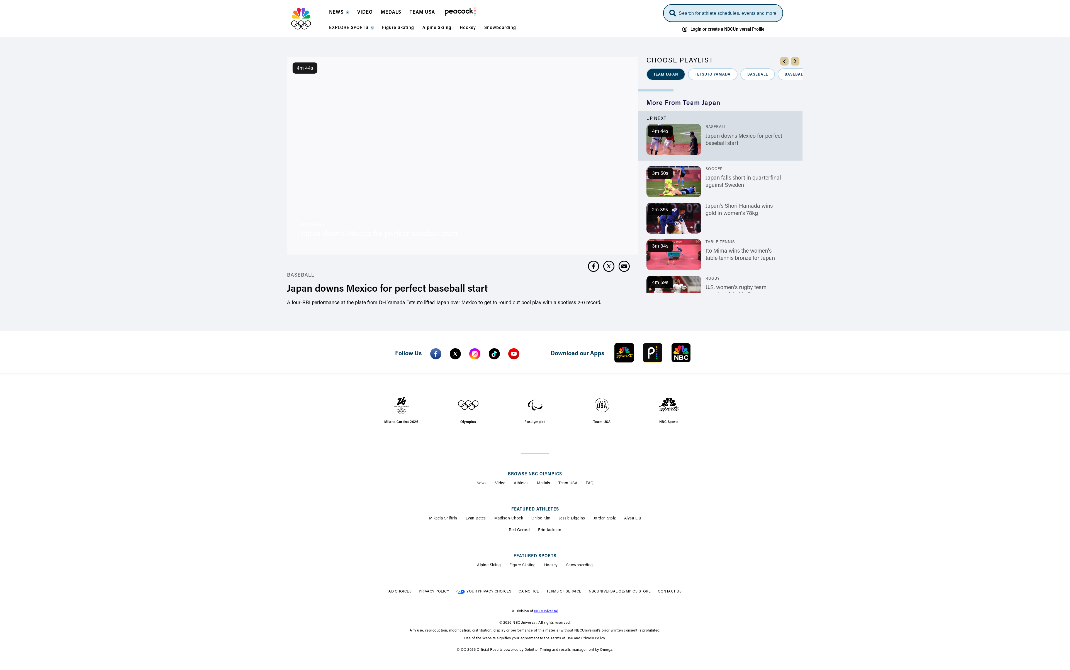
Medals (543, 483)
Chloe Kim (541, 519)
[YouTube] (513, 353)
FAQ (590, 483)
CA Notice (529, 591)
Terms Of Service (564, 591)
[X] (455, 353)
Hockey (551, 565)
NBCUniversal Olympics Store (620, 591)
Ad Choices (400, 591)
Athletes (521, 483)
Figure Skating (522, 565)
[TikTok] (494, 353)
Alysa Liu (632, 519)
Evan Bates (476, 519)
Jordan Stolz (605, 519)
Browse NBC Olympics (535, 474)
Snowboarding (579, 565)
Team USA (567, 483)
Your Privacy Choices (488, 591)
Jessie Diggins (572, 519)
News (481, 483)
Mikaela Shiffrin (443, 519)
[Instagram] (474, 353)
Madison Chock (508, 519)
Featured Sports (535, 556)
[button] (339, 13)
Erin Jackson (549, 530)
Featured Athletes (535, 509)
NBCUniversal (546, 611)
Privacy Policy (434, 591)
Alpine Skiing (489, 565)
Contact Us (670, 591)
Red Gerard (519, 530)
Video (500, 483)
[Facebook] (435, 353)
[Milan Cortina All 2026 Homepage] (308, 19)
